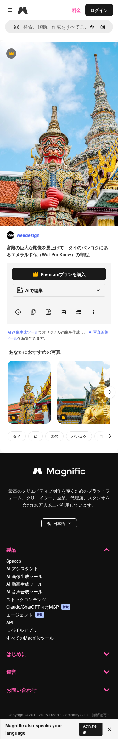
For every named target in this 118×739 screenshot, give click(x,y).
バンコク (79, 436)
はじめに (16, 653)
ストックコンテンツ (26, 599)
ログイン (99, 10)
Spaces (13, 561)
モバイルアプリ (21, 630)
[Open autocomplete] (14, 27)
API (9, 622)
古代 (54, 436)
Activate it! (90, 729)
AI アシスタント (22, 568)
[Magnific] (59, 472)
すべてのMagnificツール (30, 638)
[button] (59, 523)
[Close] (109, 729)
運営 (11, 671)
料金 (76, 10)
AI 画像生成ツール (23, 332)
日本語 (59, 523)
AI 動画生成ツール (24, 584)
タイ (16, 436)
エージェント (24, 615)
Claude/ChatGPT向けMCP (37, 607)
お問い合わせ (21, 689)
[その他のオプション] (93, 312)
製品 (11, 549)
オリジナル (43, 54)
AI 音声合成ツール (24, 591)
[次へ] (109, 392)
